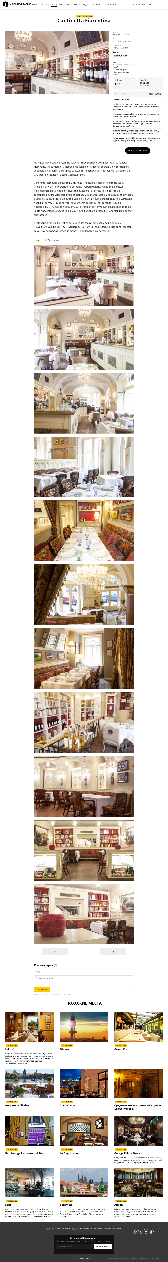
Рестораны (87, 16)
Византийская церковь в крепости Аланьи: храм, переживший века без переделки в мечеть (136, 131)
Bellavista (66, 1204)
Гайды (47, 1229)
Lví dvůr (10, 1049)
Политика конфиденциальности (107, 1229)
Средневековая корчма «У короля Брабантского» (137, 1107)
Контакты (66, 1229)
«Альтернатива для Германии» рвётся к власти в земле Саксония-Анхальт (136, 115)
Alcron (118, 1204)
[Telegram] (157, 1231)
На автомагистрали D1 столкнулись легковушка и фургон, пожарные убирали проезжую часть (136, 139)
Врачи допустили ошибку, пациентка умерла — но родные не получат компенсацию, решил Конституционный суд (137, 123)
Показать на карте (137, 150)
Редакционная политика (82, 1229)
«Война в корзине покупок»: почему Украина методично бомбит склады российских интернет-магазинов (136, 106)
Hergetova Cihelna (17, 1105)
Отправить (42, 989)
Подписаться (102, 1246)
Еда (78, 16)
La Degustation (70, 1153)
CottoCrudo (67, 1105)
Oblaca (64, 1049)
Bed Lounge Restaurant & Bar (24, 1153)
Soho (8, 1204)
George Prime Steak (127, 1153)
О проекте (56, 1229)
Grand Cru (121, 1049)
